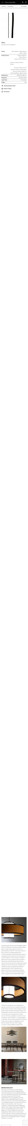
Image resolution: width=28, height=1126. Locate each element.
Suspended (10, 6)
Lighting (3, 6)
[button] (2, 2)
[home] (10, 2)
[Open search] (23, 2)
